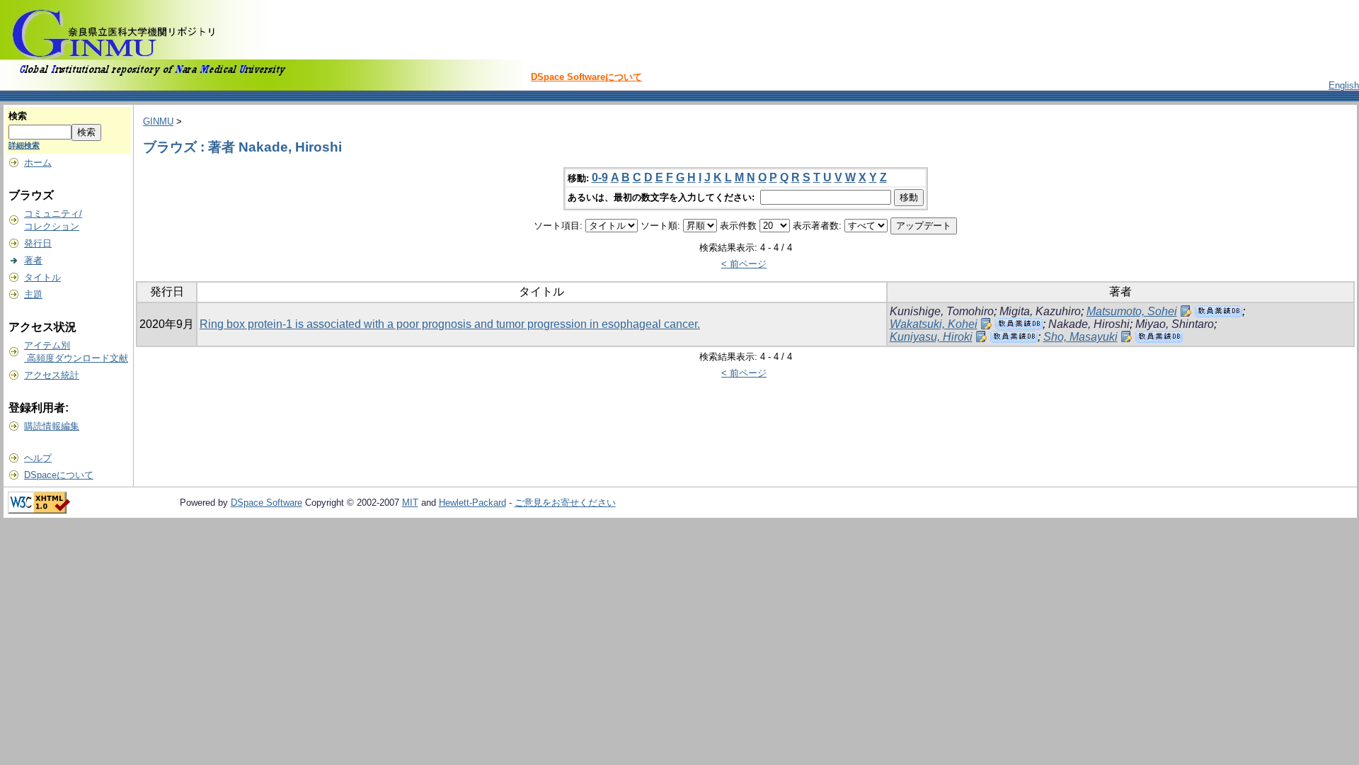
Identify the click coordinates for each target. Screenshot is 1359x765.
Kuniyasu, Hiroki (931, 337)
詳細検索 (24, 145)
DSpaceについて (58, 475)
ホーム (38, 162)
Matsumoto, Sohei (1131, 311)
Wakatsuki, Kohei (933, 324)
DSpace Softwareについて (586, 77)
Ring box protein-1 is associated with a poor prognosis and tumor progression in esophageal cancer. (450, 324)
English (1344, 85)
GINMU (158, 121)
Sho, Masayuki (1080, 337)
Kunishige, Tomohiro (942, 311)
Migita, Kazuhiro (1040, 311)
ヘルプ (38, 458)
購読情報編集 (51, 426)
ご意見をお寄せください (565, 502)
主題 (33, 294)
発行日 (38, 243)
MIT (410, 502)
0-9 (600, 177)
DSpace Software (266, 502)
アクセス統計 (51, 375)
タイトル (42, 277)
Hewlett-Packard (472, 502)
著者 (33, 260)
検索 (17, 115)
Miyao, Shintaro (1174, 324)
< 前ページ (744, 264)
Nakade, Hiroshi (1089, 324)
